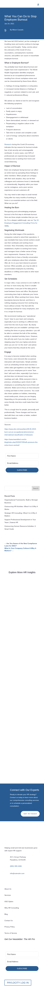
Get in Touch (30, 814)
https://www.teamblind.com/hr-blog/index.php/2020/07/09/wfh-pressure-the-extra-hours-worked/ (21, 442)
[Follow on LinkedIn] (6, 881)
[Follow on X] (16, 881)
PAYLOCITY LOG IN (18, 982)
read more (11, 634)
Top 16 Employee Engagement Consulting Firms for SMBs (21, 223)
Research (8, 144)
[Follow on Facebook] (11, 881)
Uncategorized (23, 608)
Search (35, 488)
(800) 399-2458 (16, 866)
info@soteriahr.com (17, 873)
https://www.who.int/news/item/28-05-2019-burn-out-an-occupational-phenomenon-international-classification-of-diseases (20, 432)
